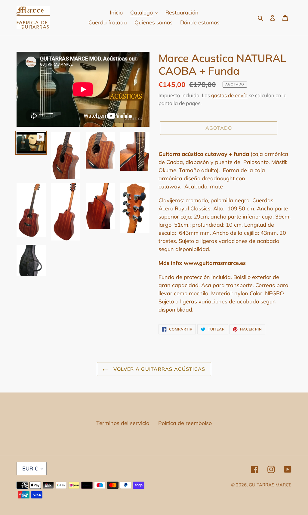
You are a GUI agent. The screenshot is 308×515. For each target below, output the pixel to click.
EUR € (30, 468)
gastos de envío (229, 95)
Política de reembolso (185, 423)
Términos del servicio (122, 423)
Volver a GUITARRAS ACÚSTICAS (158, 369)
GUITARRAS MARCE (270, 485)
